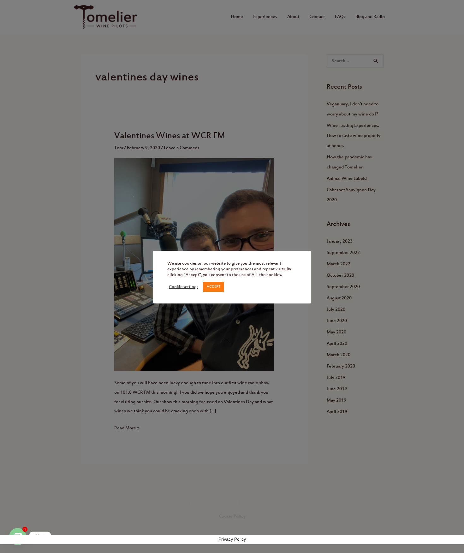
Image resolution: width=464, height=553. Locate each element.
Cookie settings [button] (183, 287)
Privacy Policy (232, 539)
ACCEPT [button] (213, 287)
